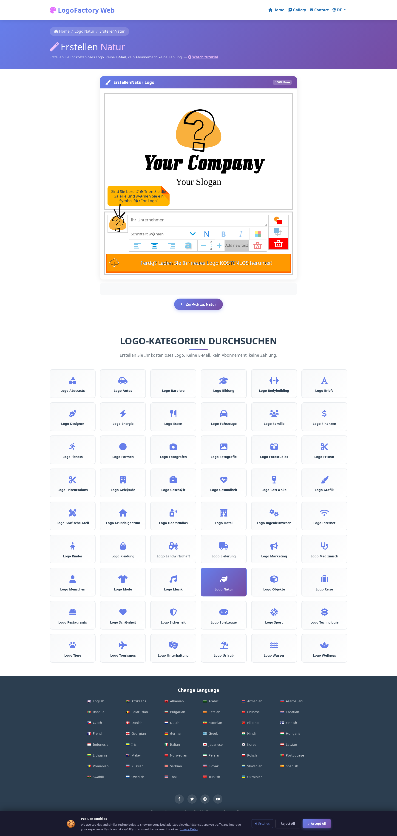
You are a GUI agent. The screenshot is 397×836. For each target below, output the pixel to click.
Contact (321, 9)
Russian (137, 766)
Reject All (288, 824)
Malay (136, 755)
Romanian (101, 766)
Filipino (253, 722)
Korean (252, 744)
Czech (97, 722)
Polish (252, 755)
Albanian (177, 701)
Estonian (215, 722)
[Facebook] (179, 799)
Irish (135, 744)
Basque (98, 712)
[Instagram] (205, 799)
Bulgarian (177, 712)
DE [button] (340, 9)
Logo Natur (84, 31)
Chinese (253, 712)
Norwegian (178, 755)
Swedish (137, 777)
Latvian (291, 744)
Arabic (213, 701)
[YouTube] (217, 799)
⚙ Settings (262, 823)
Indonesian (102, 744)
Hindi (251, 733)
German (176, 733)
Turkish (214, 777)
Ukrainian (255, 777)
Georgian (138, 733)
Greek (213, 733)
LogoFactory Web (85, 10)
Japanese (216, 744)
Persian (214, 755)
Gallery (299, 9)
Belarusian (139, 712)
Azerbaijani (294, 701)
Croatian (292, 712)
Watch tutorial (205, 57)
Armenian (254, 701)
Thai (173, 777)
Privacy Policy (189, 829)
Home (278, 9)
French (98, 733)
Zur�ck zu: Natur (201, 304)
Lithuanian (101, 755)
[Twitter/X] (192, 799)
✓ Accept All (317, 824)
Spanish (292, 766)
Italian (175, 744)
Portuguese (295, 755)
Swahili (98, 777)
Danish (136, 722)
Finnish (291, 722)
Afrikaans (138, 701)
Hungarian (294, 733)
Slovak (214, 766)
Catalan (214, 712)
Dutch (174, 722)
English (98, 701)
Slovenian (254, 766)
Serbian (176, 766)
